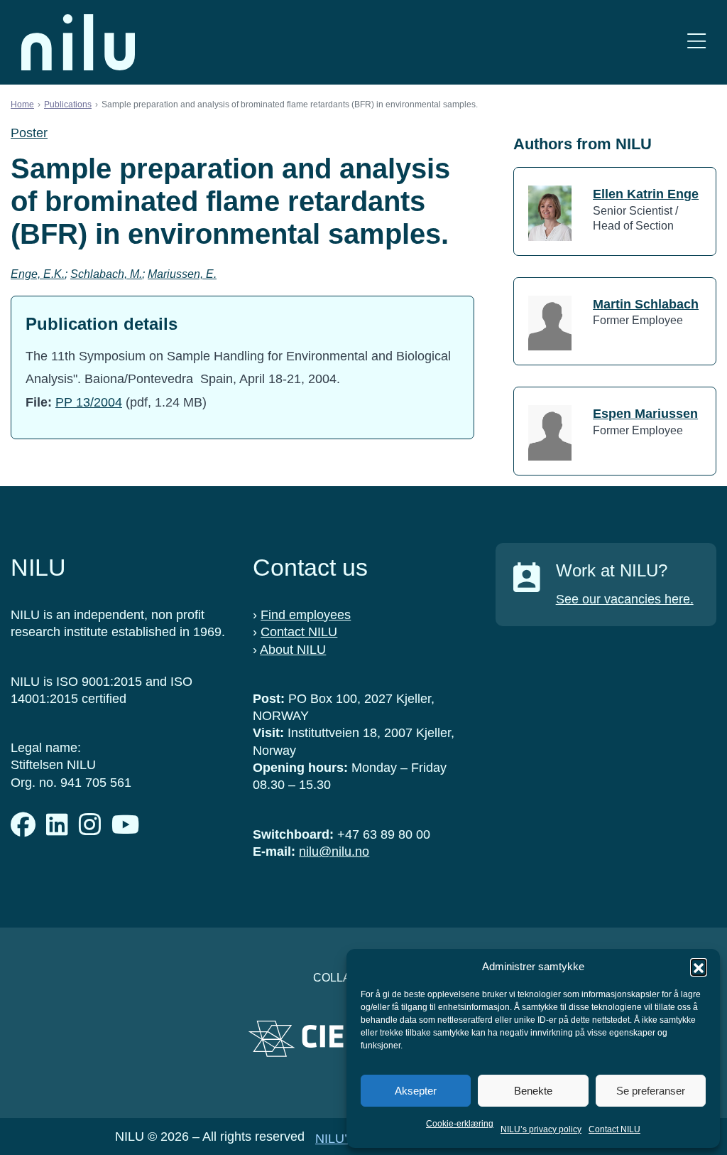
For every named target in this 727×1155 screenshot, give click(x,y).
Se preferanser (650, 1091)
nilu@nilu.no (334, 851)
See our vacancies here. (625, 599)
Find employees (306, 615)
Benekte (533, 1091)
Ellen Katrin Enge (646, 194)
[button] (699, 967)
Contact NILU (614, 1129)
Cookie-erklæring (459, 1124)
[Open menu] (696, 42)
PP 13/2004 (88, 402)
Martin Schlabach (646, 304)
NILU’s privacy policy (541, 1129)
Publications (68, 104)
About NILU (293, 650)
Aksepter (416, 1091)
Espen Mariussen (645, 414)
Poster (29, 133)
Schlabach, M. (106, 274)
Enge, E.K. (38, 274)
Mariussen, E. (182, 274)
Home (22, 104)
